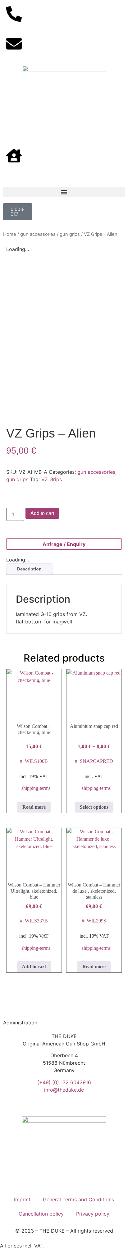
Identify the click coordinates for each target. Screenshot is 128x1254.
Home (9, 234)
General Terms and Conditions (78, 1199)
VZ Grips (51, 479)
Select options (94, 807)
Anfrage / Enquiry (64, 544)
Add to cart (42, 513)
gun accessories (38, 234)
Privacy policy (92, 1214)
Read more (34, 807)
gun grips (70, 234)
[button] (64, 192)
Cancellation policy (41, 1214)
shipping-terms (35, 788)
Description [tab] (29, 568)
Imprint (22, 1199)
